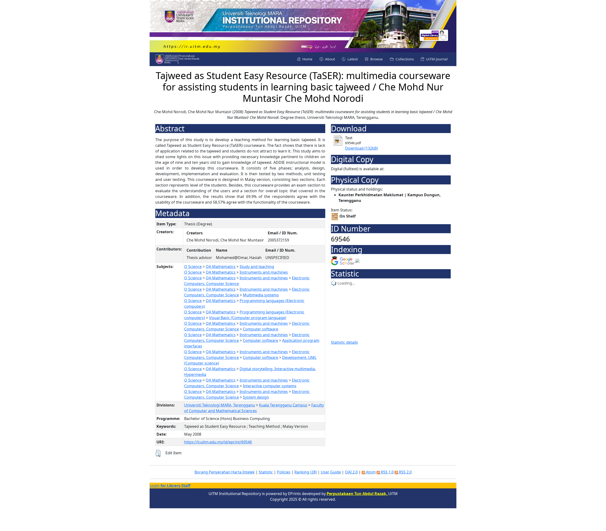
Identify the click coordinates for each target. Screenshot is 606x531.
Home (306, 59)
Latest (352, 59)
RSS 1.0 (387, 472)
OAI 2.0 (351, 472)
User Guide (331, 472)
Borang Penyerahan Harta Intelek (225, 472)
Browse (376, 59)
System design (256, 397)
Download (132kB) (361, 148)
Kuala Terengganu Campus (283, 405)
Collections (404, 59)
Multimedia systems (261, 295)
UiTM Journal (436, 59)
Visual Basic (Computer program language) (247, 317)
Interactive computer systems (269, 385)
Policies (283, 472)
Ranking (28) (305, 472)
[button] (158, 453)
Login (170, 485)
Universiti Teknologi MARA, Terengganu (219, 405)
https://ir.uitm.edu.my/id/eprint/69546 (218, 442)
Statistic (266, 472)
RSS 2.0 (405, 472)
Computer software (260, 329)
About (329, 59)
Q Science (193, 266)
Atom (370, 472)
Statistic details (344, 342)
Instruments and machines (264, 272)
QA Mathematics (221, 266)
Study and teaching (257, 266)
